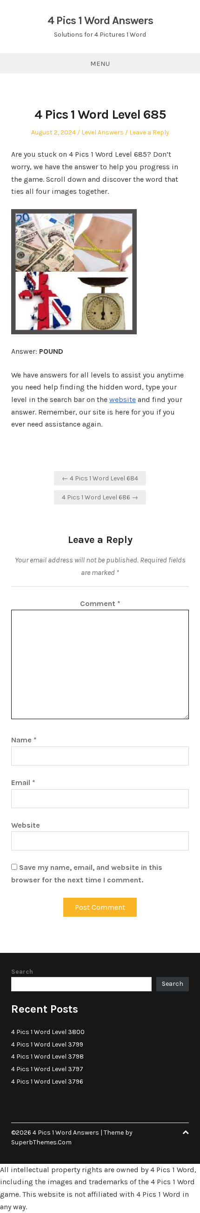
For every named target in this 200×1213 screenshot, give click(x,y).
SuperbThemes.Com (41, 1142)
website (122, 399)
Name (24, 739)
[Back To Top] (185, 1132)
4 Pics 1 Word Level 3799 (47, 1044)
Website (25, 825)
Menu (100, 63)
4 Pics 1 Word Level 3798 (47, 1056)
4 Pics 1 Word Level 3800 (48, 1032)
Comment (100, 603)
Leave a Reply (149, 132)
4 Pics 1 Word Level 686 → (100, 497)
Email (23, 782)
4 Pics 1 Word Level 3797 (47, 1069)
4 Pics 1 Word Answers (100, 20)
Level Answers (102, 132)
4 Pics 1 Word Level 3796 (47, 1081)
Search (22, 972)
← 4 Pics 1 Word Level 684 (100, 478)
